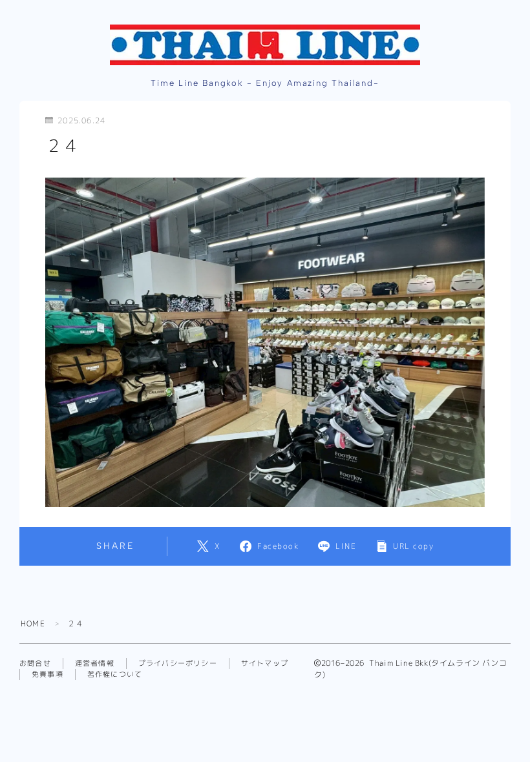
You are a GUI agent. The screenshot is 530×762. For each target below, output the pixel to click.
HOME (33, 623)
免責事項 (47, 674)
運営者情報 (94, 663)
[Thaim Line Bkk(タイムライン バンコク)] (265, 45)
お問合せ (35, 663)
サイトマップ (264, 663)
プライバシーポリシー (177, 663)
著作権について (114, 674)
